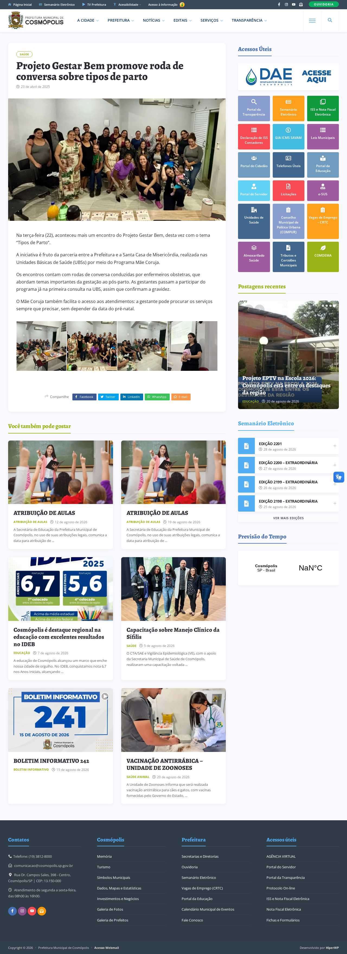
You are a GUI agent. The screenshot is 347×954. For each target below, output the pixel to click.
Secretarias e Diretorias (200, 856)
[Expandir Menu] (312, 20)
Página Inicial (22, 4)
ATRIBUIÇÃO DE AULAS (44, 513)
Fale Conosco (192, 920)
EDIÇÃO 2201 (270, 443)
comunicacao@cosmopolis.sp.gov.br (43, 865)
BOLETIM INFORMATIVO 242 (51, 761)
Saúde (24, 54)
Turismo (103, 866)
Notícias (151, 20)
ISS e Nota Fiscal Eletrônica (287, 898)
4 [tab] (334, 306)
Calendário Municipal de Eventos (208, 909)
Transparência (247, 20)
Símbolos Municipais (113, 877)
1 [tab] (323, 306)
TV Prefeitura (96, 4)
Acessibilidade (128, 4)
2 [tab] (327, 306)
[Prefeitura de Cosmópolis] (35, 20)
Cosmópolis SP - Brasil (288, 568)
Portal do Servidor (281, 866)
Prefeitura (119, 20)
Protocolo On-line (280, 888)
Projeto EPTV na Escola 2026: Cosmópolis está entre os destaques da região (286, 385)
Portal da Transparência (285, 877)
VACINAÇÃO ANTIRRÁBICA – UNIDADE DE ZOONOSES (165, 764)
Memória (104, 856)
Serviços (210, 20)
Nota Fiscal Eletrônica (283, 909)
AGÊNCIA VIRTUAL (281, 856)
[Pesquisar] (330, 20)
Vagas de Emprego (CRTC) (202, 888)
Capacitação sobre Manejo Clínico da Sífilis (173, 633)
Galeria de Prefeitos (112, 920)
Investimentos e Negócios (118, 898)
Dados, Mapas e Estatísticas (119, 888)
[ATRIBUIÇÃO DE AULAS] (60, 472)
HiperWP (332, 948)
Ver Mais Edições (288, 518)
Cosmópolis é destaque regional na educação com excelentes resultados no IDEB (59, 637)
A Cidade (85, 20)
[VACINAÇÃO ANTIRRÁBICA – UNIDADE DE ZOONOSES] (173, 720)
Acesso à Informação (163, 4)
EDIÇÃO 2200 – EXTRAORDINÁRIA (288, 462)
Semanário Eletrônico (59, 4)
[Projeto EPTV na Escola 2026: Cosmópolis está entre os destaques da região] (288, 355)
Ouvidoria (190, 866)
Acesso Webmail (106, 948)
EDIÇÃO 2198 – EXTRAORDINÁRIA (288, 501)
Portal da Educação (197, 898)
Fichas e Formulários (283, 920)
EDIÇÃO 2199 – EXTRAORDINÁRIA (288, 481)
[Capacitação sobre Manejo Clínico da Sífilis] (173, 589)
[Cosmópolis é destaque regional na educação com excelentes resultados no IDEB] (60, 589)
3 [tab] (330, 306)
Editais (180, 20)
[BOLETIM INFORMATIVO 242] (60, 720)
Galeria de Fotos (110, 909)
